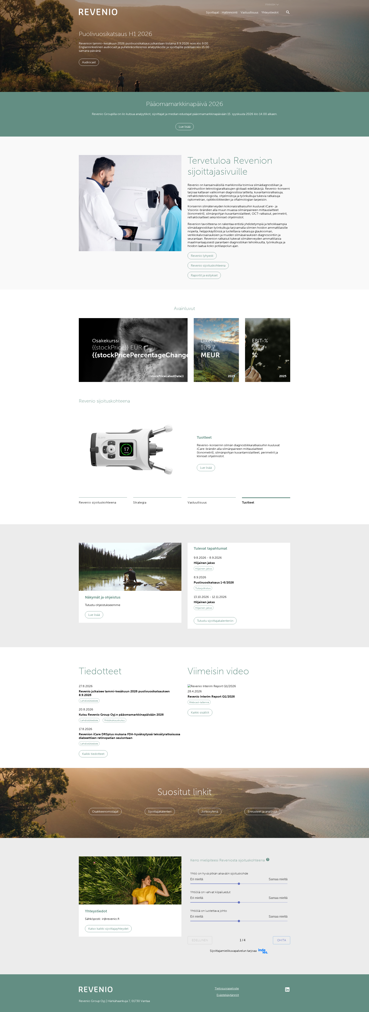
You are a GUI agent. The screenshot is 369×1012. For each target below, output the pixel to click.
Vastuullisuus (249, 12)
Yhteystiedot (269, 12)
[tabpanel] (184, 449)
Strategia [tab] (139, 502)
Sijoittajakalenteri (160, 811)
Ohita (281, 940)
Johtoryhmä (209, 811)
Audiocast (89, 62)
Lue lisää (184, 126)
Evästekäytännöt (228, 995)
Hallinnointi (230, 12)
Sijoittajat (212, 12)
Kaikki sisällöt (200, 712)
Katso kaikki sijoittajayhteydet (108, 928)
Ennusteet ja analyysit (262, 811)
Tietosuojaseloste (227, 988)
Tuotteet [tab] (248, 502)
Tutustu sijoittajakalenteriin (215, 621)
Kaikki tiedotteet (93, 754)
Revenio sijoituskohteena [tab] (97, 502)
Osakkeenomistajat (105, 811)
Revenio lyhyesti (202, 256)
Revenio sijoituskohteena (208, 265)
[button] (239, 564)
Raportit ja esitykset (204, 275)
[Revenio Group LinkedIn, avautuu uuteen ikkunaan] (264, 990)
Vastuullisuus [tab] (197, 502)
